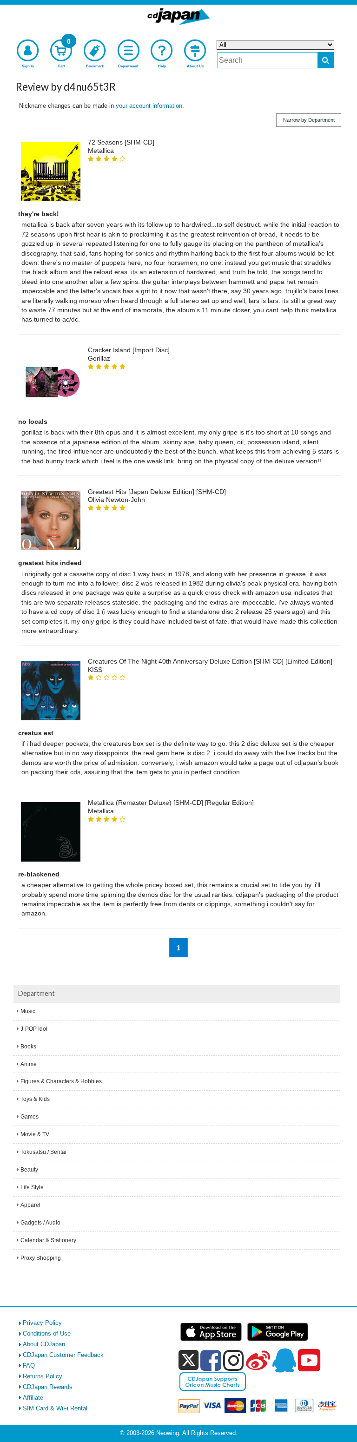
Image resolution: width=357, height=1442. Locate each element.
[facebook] (210, 1360)
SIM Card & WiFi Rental (55, 1408)
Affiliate (33, 1397)
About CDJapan (44, 1344)
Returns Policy (42, 1376)
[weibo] (258, 1360)
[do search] (325, 60)
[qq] (284, 1360)
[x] (188, 1360)
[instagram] (233, 1360)
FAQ (29, 1365)
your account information (149, 105)
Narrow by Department (309, 120)
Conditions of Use (47, 1333)
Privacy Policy (42, 1322)
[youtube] (309, 1360)
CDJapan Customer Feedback (63, 1354)
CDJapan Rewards (48, 1386)
